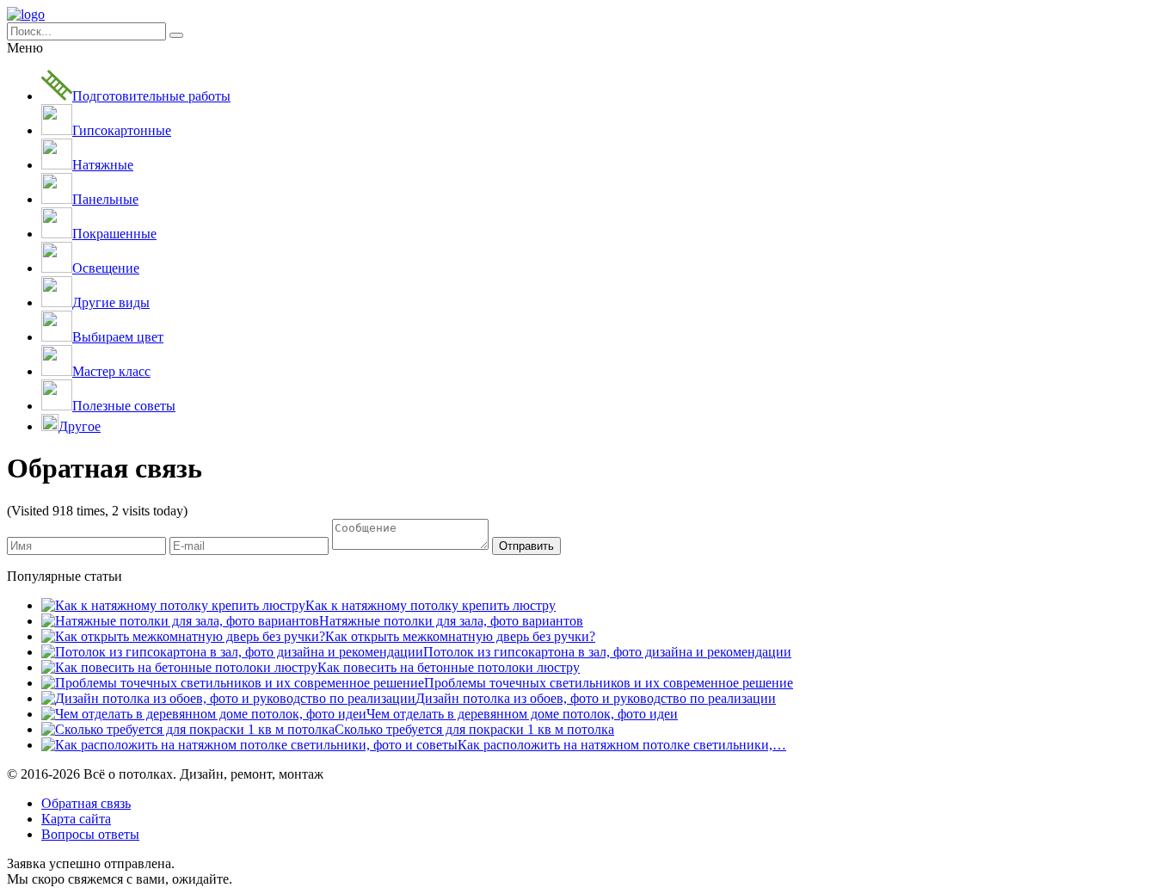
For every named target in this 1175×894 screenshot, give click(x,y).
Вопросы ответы (90, 834)
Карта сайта (76, 818)
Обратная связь (86, 803)
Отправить (526, 545)
